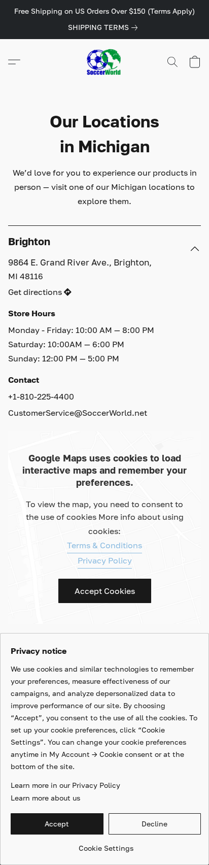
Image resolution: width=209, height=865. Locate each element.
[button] (104, 62)
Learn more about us (45, 797)
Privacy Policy (105, 560)
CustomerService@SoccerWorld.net (77, 413)
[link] (105, 27)
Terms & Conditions (104, 545)
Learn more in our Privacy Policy (65, 785)
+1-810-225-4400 (41, 396)
